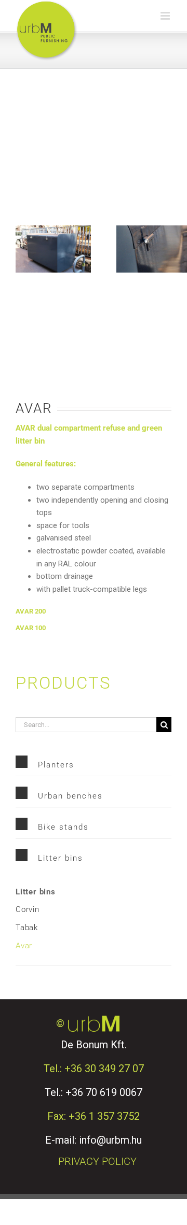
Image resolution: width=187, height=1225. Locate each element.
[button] (93, 611)
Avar (24, 945)
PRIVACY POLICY (97, 1161)
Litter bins (36, 891)
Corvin (27, 909)
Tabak (27, 927)
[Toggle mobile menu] (166, 15)
